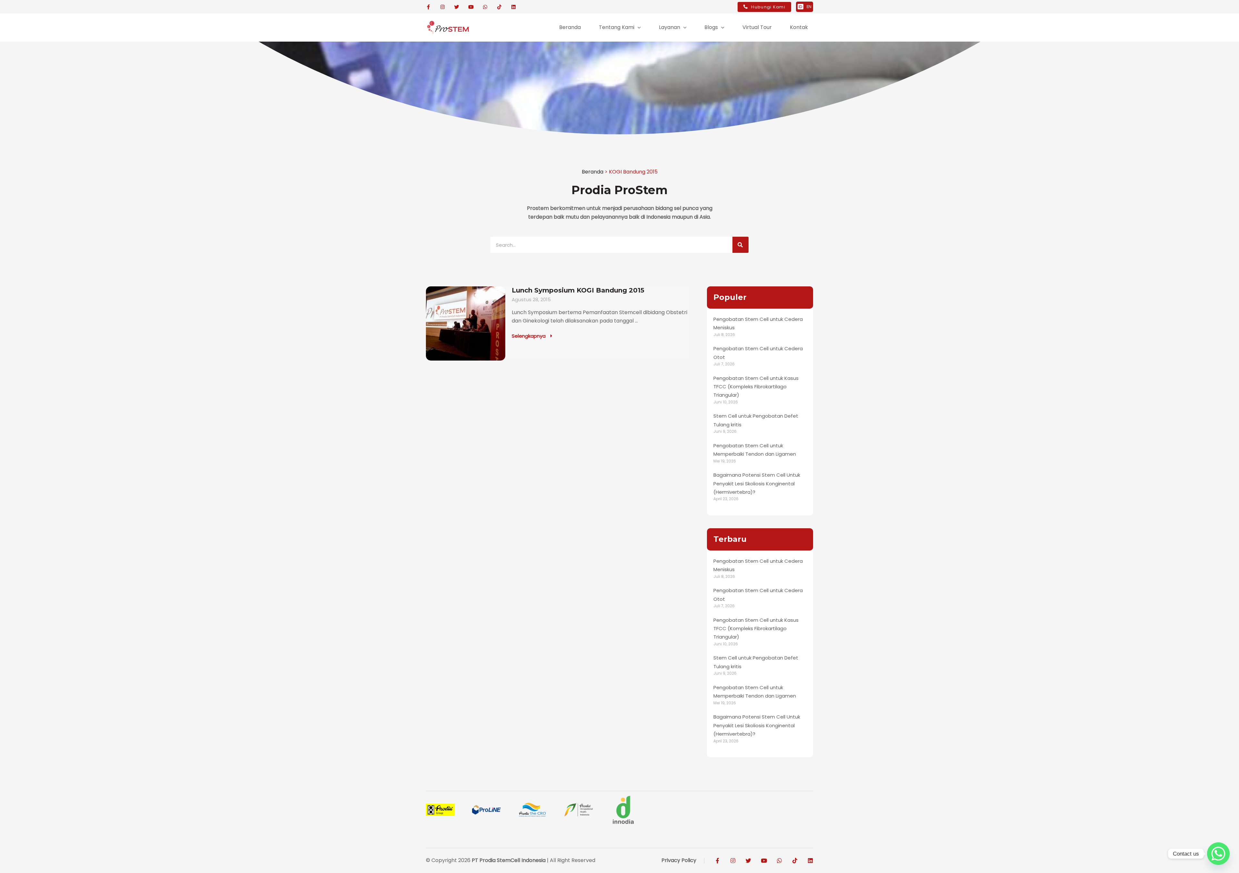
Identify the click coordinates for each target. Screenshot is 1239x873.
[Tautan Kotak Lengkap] (558, 323)
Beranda (592, 171)
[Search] (740, 245)
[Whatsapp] (1218, 853)
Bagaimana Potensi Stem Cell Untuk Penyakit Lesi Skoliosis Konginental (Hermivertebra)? (756, 483)
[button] (637, 27)
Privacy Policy (678, 860)
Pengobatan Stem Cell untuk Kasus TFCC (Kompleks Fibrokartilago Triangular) (756, 387)
